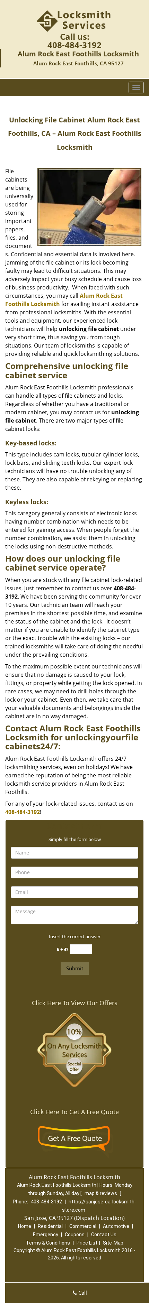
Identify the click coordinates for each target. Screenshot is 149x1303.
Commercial (82, 1226)
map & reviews (101, 1193)
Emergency (45, 1234)
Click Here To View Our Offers (74, 1003)
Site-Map (113, 1243)
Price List (87, 1243)
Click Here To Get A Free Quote (74, 1112)
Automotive (116, 1226)
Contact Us (103, 1234)
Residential (50, 1226)
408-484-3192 (74, 44)
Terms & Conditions (48, 1243)
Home (24, 1226)
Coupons (75, 1234)
